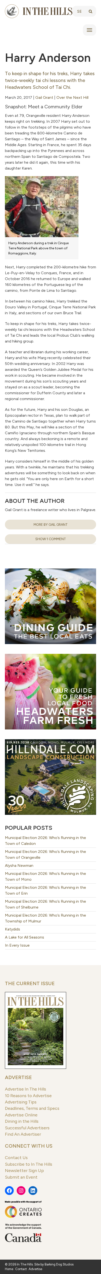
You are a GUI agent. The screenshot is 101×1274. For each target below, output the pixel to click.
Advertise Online (21, 1114)
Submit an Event (21, 1177)
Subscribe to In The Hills (28, 1164)
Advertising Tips (21, 1101)
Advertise (18, 1077)
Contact (21, 1269)
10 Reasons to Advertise (28, 1095)
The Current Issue (30, 983)
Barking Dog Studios (59, 1264)
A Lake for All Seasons (24, 937)
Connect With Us (28, 1146)
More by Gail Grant (51, 525)
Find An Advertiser (23, 1134)
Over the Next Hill (72, 97)
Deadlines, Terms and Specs (32, 1108)
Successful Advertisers (27, 1127)
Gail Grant (44, 97)
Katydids (12, 929)
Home (9, 1269)
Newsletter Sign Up (24, 1170)
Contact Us (16, 1157)
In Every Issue (17, 945)
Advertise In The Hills (25, 1089)
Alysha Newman (19, 865)
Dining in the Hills (21, 1121)
